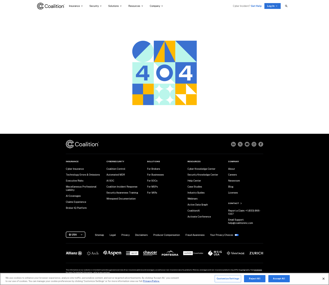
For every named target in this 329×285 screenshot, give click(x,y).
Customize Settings (228, 278)
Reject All (254, 278)
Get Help (256, 6)
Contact (233, 203)
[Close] (323, 278)
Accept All (279, 278)
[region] (164, 279)
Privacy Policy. (151, 281)
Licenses (258, 270)
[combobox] (77, 235)
